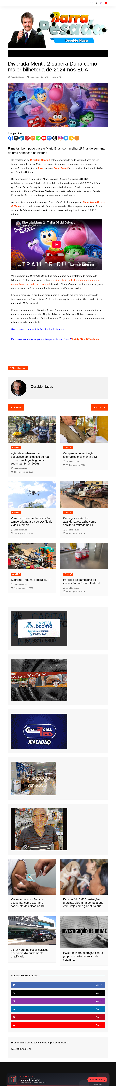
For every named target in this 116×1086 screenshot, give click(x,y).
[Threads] (54, 138)
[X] (16, 138)
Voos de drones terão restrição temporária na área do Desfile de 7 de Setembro (31, 522)
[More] (76, 138)
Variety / (76, 339)
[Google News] (49, 138)
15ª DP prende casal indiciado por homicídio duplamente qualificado (29, 953)
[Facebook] (10, 138)
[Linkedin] (21, 138)
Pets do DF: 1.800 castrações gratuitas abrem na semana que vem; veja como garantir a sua (83, 903)
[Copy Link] (71, 138)
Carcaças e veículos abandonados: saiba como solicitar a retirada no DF (79, 522)
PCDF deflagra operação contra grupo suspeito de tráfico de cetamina (83, 956)
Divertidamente (18, 368)
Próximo (98, 407)
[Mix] (32, 138)
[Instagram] (60, 138)
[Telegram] (65, 138)
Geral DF (57, 77)
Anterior (17, 407)
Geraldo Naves (17, 77)
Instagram (58, 329)
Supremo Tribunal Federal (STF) (31, 579)
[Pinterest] (27, 138)
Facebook (45, 329)
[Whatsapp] (38, 138)
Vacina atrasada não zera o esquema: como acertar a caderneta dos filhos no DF (28, 903)
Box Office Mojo (90, 339)
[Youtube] (43, 138)
